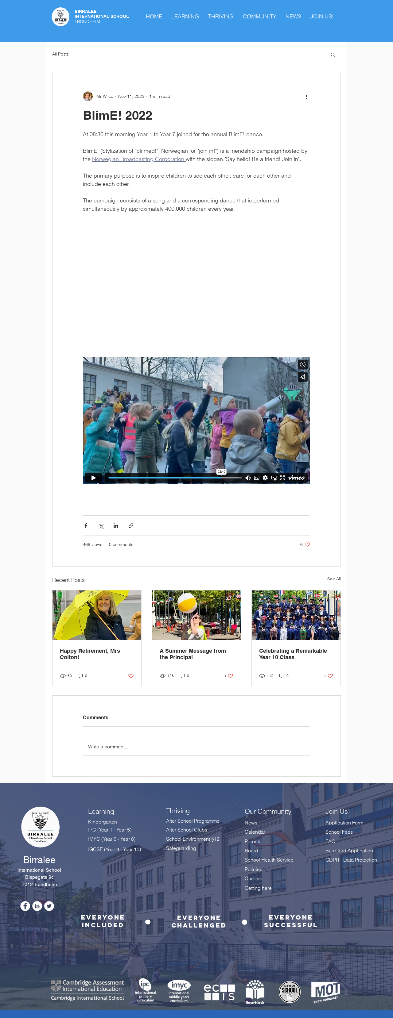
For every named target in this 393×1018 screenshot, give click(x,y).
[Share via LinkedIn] (116, 525)
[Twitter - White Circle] (49, 906)
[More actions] (306, 96)
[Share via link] (131, 525)
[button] (333, 54)
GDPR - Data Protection (351, 860)
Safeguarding (181, 848)
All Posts (60, 54)
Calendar (255, 832)
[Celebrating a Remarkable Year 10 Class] (296, 615)
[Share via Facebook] (86, 525)
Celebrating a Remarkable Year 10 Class (293, 653)
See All (334, 579)
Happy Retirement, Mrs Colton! (90, 653)
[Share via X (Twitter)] (101, 525)
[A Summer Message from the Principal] (196, 615)
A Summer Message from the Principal (193, 653)
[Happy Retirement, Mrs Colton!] (97, 615)
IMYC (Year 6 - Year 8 (111, 839)
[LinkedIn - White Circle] (37, 906)
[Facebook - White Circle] (25, 906)
